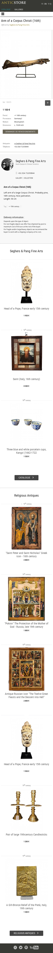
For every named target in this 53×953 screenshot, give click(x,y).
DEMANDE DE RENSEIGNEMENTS (20, 131)
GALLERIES (19, 9)
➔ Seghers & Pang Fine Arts (24, 143)
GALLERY (19, 178)
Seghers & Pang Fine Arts (31, 161)
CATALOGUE (5, 9)
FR (42, 3)
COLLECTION (28, 178)
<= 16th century (14, 206)
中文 (50, 3)
